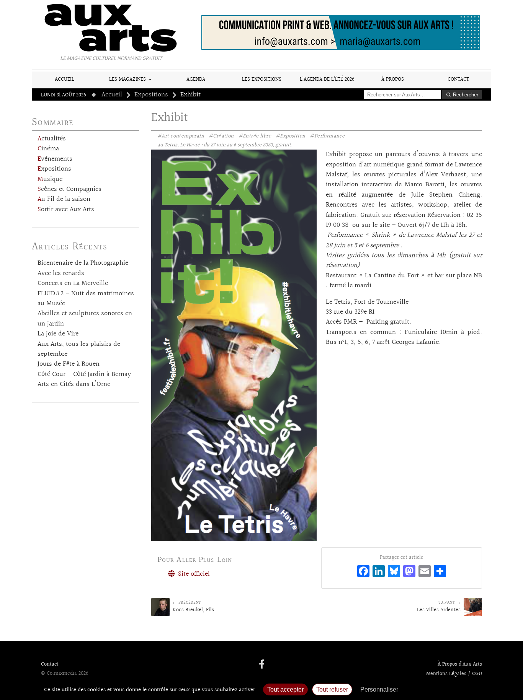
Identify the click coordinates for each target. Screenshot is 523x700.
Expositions (151, 95)
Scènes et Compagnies (69, 189)
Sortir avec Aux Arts (66, 210)
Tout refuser (332, 689)
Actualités (52, 139)
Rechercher (465, 95)
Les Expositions (261, 79)
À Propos (392, 79)
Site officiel (193, 574)
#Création (221, 136)
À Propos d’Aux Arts (460, 664)
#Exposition (291, 136)
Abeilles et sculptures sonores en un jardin (85, 318)
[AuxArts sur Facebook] (262, 665)
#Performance (327, 136)
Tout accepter (285, 689)
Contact (458, 79)
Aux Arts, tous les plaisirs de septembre (79, 349)
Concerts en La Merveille (73, 283)
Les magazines (127, 79)
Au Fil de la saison (64, 199)
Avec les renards (61, 273)
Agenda (195, 79)
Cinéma (48, 149)
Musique (50, 179)
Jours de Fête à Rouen (69, 364)
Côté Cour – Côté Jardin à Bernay (84, 374)
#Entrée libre (255, 136)
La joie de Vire (58, 334)
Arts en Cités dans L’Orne (74, 384)
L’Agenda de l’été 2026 (327, 79)
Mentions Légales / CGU (454, 674)
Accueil (64, 79)
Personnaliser (379, 689)
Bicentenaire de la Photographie (83, 263)
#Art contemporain (180, 136)
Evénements (55, 159)
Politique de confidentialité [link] (443, 689)
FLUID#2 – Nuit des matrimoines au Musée (86, 298)
